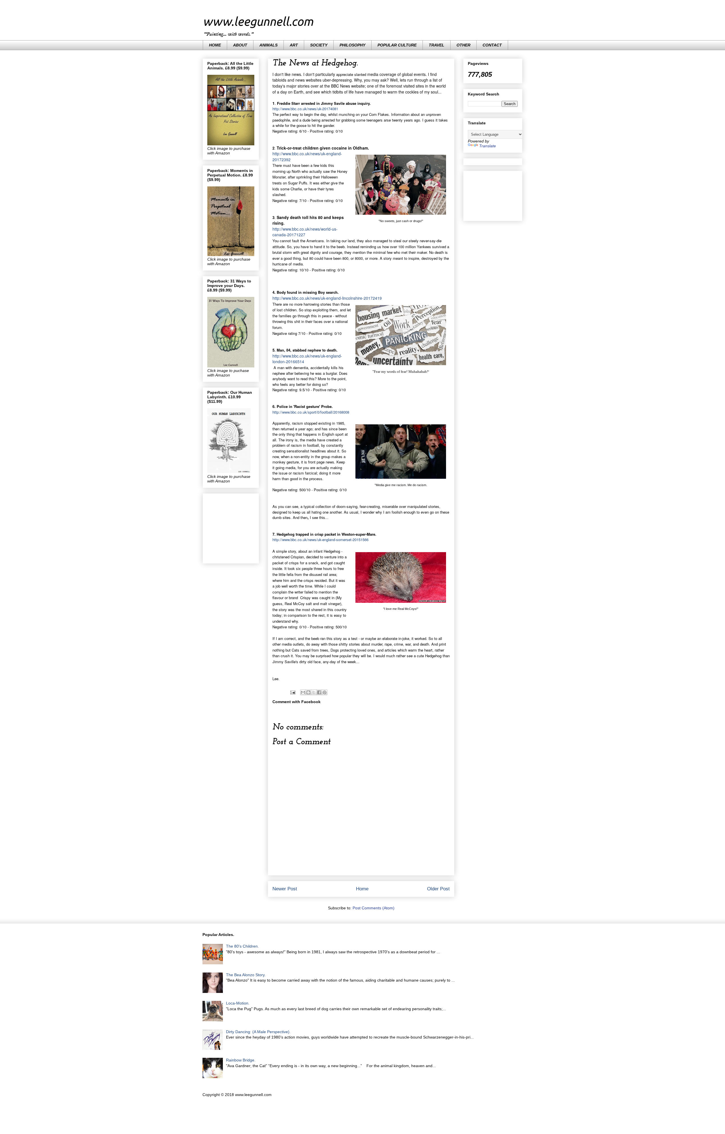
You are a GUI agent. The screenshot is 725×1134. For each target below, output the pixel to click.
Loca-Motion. (238, 1003)
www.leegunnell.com (258, 21)
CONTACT (492, 45)
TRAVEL (436, 45)
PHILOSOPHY (352, 45)
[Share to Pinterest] (324, 692)
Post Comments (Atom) (374, 908)
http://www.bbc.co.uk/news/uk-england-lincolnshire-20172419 (327, 298)
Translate (487, 146)
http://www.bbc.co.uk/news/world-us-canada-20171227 (305, 232)
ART (294, 45)
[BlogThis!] (308, 692)
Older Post (438, 889)
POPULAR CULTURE (397, 45)
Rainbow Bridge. (240, 1060)
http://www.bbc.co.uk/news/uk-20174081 (305, 108)
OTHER (463, 45)
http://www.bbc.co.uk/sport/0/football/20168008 (310, 412)
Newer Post (284, 889)
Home (362, 889)
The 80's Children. (242, 946)
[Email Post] (292, 692)
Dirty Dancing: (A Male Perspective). (258, 1031)
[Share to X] (314, 692)
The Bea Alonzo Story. (246, 975)
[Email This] (303, 692)
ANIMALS (268, 45)
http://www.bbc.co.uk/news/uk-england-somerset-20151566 (320, 539)
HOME (215, 45)
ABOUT (240, 45)
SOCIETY (318, 45)
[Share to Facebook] (319, 692)
